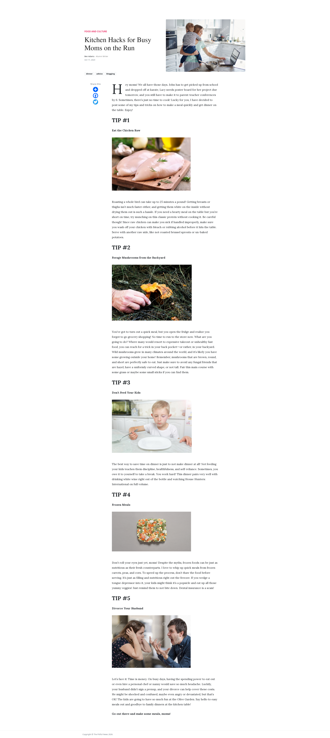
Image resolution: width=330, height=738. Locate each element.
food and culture (95, 31)
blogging (110, 73)
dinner (89, 73)
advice (99, 73)
